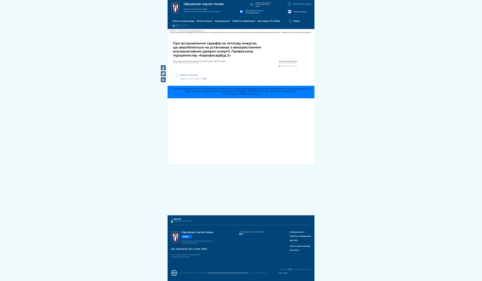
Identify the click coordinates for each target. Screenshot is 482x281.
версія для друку (289, 66)
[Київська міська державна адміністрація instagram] (186, 26)
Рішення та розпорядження (191, 31)
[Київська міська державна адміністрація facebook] (176, 26)
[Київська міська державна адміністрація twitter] (183, 26)
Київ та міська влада (300, 246)
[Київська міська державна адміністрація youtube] (180, 26)
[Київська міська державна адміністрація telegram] (173, 26)
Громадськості (297, 232)
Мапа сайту (283, 273)
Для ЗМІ (294, 240)
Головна (172, 31)
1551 (241, 234)
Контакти (294, 250)
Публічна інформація (300, 236)
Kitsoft (289, 269)
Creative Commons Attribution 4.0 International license (227, 273)
